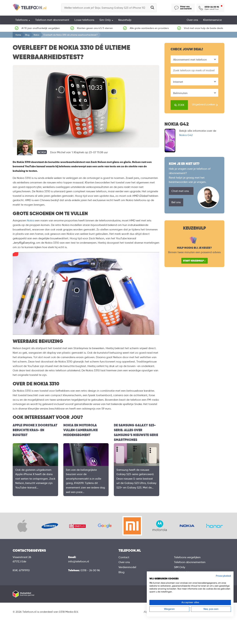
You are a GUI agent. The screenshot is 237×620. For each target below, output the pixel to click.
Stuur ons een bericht (186, 8)
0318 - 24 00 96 (90, 570)
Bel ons (176, 202)
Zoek (180, 105)
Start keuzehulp (193, 260)
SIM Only (179, 567)
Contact (123, 557)
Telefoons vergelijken (187, 557)
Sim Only (105, 20)
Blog (27, 34)
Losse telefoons (84, 20)
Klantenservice (212, 20)
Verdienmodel (127, 567)
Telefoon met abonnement (52, 20)
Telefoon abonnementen (189, 562)
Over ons (192, 20)
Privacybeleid (223, 575)
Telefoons (21, 20)
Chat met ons (180, 191)
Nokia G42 (186, 135)
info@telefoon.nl (78, 561)
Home (18, 34)
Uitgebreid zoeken (203, 104)
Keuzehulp (124, 20)
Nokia (36, 34)
